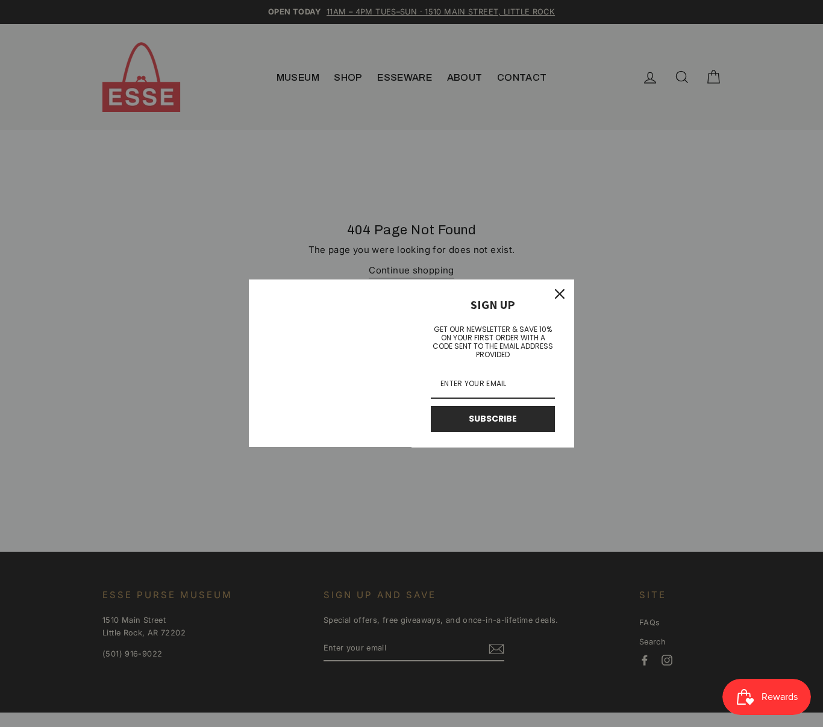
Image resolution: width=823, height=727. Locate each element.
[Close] (559, 293)
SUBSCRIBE (493, 419)
